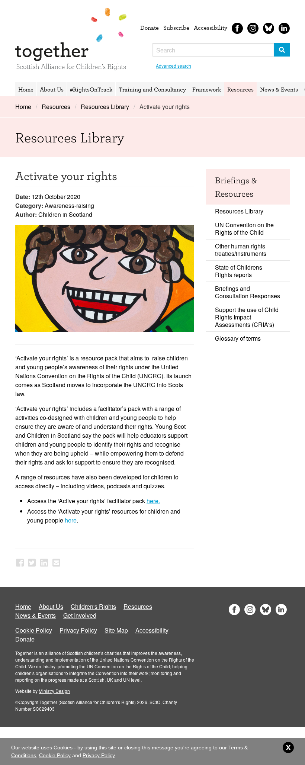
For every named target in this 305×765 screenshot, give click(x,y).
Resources (240, 89)
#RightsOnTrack (91, 89)
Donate (149, 27)
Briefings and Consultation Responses (247, 292)
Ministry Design (54, 691)
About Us (52, 89)
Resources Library (105, 106)
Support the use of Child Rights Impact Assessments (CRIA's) (247, 317)
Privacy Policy (78, 630)
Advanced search (173, 65)
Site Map (116, 630)
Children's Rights (93, 606)
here (71, 520)
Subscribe (176, 27)
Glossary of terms (238, 338)
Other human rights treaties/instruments (240, 250)
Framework (206, 89)
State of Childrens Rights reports (238, 271)
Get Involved (79, 615)
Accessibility (210, 27)
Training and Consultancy (152, 89)
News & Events (279, 89)
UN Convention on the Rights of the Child (244, 229)
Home (25, 89)
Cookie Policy (33, 630)
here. (153, 500)
